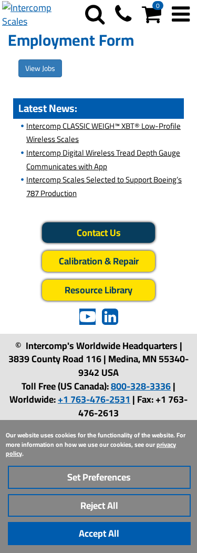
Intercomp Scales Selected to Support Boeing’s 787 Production (104, 186)
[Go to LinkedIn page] (110, 321)
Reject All (99, 505)
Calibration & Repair (99, 261)
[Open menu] (181, 18)
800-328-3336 (141, 386)
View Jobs (40, 68)
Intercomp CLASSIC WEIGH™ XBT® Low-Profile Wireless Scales (103, 132)
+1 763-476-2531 (94, 399)
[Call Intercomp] (123, 18)
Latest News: (47, 108)
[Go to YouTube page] (87, 321)
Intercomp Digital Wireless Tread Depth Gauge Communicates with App (103, 159)
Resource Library (98, 290)
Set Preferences (99, 477)
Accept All (99, 533)
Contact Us (99, 232)
